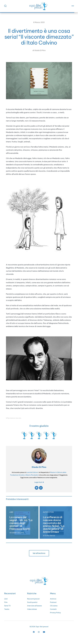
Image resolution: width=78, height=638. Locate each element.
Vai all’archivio (39, 553)
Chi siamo (53, 606)
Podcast (53, 602)
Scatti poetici (32, 602)
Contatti (53, 609)
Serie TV (7, 606)
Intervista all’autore (34, 606)
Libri (6, 599)
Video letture (32, 609)
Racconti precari (33, 599)
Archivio (53, 599)
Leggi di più (38, 482)
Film (5, 602)
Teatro (6, 609)
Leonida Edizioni (32, 472)
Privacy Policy (55, 613)
